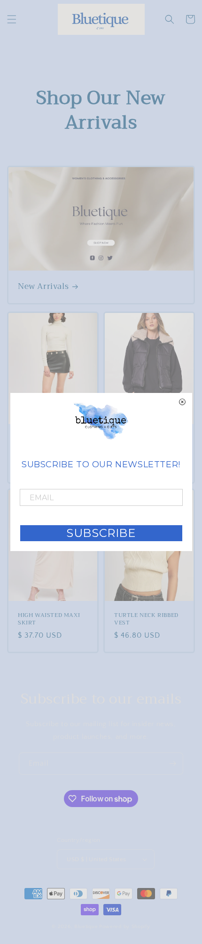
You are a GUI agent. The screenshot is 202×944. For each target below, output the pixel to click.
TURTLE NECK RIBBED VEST (146, 619)
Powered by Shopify (124, 926)
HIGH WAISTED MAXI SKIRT (49, 619)
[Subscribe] (172, 763)
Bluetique (86, 926)
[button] (11, 19)
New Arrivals (43, 286)
